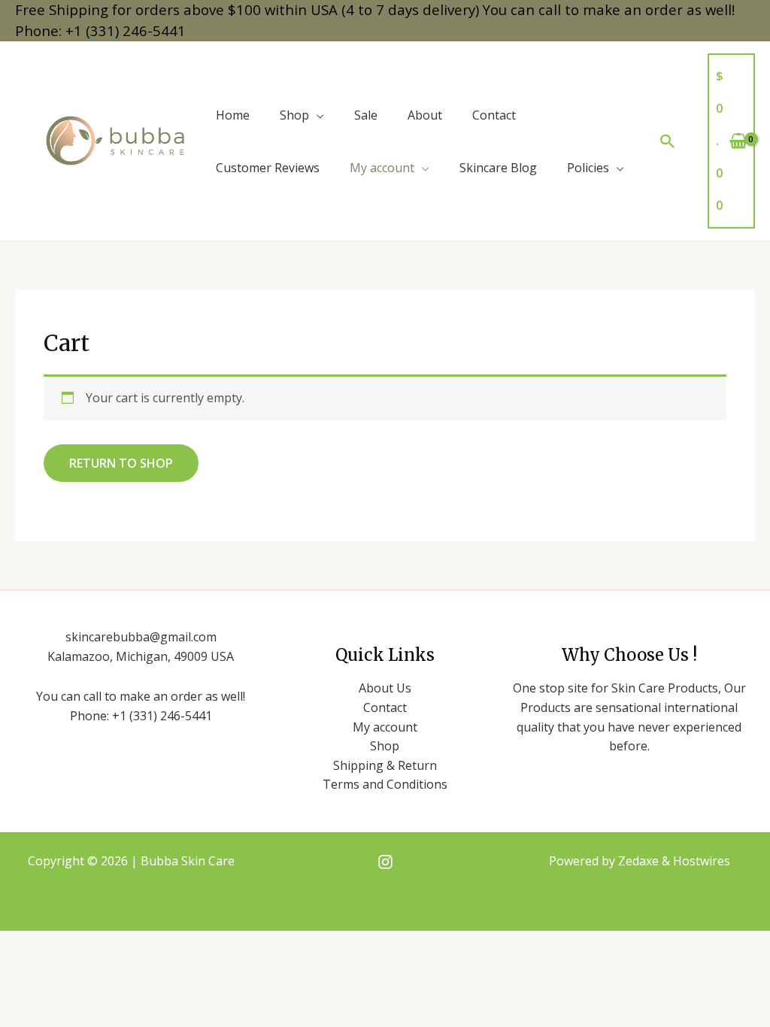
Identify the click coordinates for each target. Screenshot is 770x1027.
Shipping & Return (385, 765)
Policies (588, 167)
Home (233, 115)
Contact (494, 115)
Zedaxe (640, 861)
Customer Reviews (268, 167)
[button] (668, 141)
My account (382, 167)
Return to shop (121, 463)
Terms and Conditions (385, 784)
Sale (365, 115)
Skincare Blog (498, 167)
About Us (385, 688)
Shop (294, 115)
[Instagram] (385, 862)
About (425, 115)
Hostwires (701, 861)
